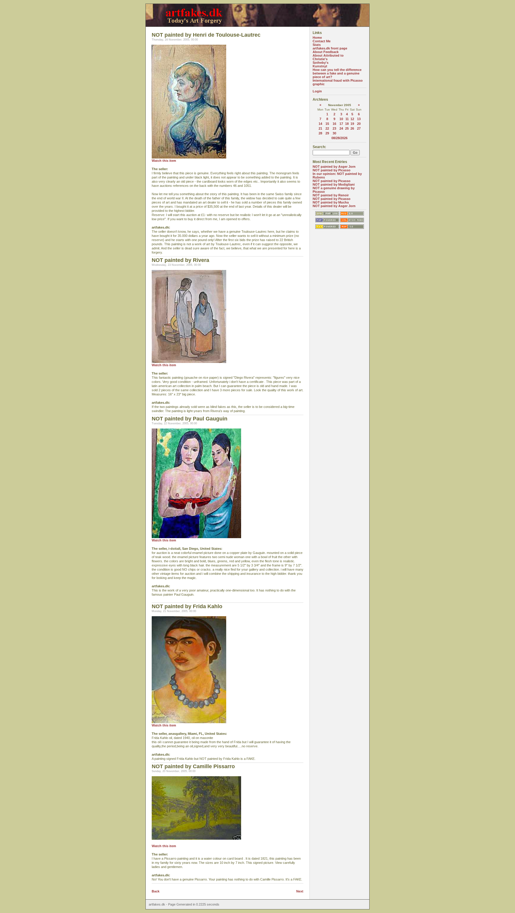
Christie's (320, 59)
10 (341, 119)
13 (359, 119)
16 (334, 123)
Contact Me (322, 41)
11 (347, 119)
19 (352, 123)
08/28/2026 (339, 138)
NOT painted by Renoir (331, 195)
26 (352, 128)
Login (317, 91)
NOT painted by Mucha (331, 202)
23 (334, 128)
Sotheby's (320, 62)
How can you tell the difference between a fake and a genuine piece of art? (337, 73)
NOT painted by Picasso (331, 170)
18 (347, 123)
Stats (317, 44)
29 (327, 133)
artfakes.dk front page (330, 48)
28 (320, 133)
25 (347, 128)
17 (341, 123)
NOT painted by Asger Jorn (334, 166)
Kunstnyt (320, 66)
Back (155, 891)
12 (352, 119)
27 (359, 128)
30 (334, 133)
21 (320, 128)
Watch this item (164, 160)
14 (320, 123)
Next (299, 891)
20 (359, 123)
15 (327, 123)
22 (327, 128)
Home (317, 37)
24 (341, 128)
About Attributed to (328, 55)
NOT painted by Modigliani (334, 184)
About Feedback (326, 52)
